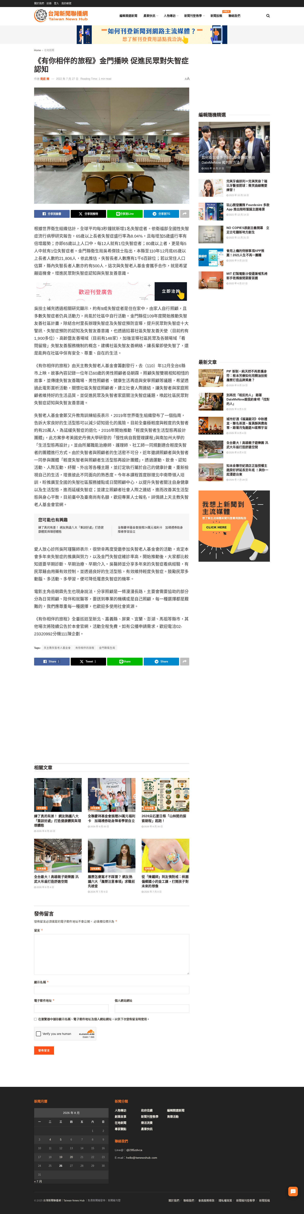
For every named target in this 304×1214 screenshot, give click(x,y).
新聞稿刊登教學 (245, 1200)
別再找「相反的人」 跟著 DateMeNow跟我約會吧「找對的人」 (247, 399)
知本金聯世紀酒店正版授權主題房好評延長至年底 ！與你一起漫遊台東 (247, 470)
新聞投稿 (216, 14)
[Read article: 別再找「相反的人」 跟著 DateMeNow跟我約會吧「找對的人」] (211, 402)
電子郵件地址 (44, 1000)
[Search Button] (268, 16)
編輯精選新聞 (128, 15)
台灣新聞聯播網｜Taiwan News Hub (64, 1200)
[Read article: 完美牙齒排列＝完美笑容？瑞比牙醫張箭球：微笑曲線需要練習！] (211, 188)
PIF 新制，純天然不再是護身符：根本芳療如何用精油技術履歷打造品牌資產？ (246, 376)
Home (37, 50)
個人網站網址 (123, 1000)
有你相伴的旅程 (84, 648)
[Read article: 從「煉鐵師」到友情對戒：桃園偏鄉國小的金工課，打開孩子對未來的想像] (165, 856)
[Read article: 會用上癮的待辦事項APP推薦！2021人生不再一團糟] (211, 257)
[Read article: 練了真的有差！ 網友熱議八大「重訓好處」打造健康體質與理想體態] (58, 795)
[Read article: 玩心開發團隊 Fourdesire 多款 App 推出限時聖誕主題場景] (211, 211)
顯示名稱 (41, 982)
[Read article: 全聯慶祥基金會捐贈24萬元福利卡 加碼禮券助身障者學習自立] (111, 795)
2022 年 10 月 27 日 (213, 168)
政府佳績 (147, 1110)
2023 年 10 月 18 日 (238, 195)
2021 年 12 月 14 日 (238, 214)
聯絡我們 (234, 15)
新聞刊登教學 (193, 15)
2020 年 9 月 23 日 (238, 260)
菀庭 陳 (44, 78)
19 (60, 1157)
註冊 (49, 3)
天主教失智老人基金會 (57, 648)
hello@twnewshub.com (141, 1157)
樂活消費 (147, 1122)
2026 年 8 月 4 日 (45, 887)
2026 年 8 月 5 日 (237, 409)
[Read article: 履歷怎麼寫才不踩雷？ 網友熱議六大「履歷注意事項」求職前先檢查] (111, 856)
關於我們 (39, 3)
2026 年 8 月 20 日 (45, 831)
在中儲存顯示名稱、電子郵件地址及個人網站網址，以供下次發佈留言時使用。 (94, 1019)
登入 (56, 3)
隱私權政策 (225, 1200)
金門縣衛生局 (107, 648)
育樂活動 (173, 1116)
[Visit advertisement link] (152, 34)
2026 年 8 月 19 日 (238, 385)
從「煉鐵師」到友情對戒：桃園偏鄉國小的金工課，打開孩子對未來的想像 (165, 881)
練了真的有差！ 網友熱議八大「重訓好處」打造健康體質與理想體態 (57, 820)
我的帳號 (66, 3)
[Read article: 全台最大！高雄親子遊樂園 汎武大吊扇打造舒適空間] (58, 856)
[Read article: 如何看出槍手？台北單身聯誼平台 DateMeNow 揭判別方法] (234, 147)
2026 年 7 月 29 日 (238, 479)
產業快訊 (149, 15)
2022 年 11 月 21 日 (238, 237)
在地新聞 (49, 50)
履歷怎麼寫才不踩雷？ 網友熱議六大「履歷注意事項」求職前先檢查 (111, 881)
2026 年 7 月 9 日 (99, 892)
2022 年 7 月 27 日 (67, 78)
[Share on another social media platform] (184, 214)
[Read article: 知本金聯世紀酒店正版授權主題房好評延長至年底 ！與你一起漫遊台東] (211, 472)
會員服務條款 (206, 1200)
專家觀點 (120, 1129)
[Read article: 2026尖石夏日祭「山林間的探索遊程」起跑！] (165, 795)
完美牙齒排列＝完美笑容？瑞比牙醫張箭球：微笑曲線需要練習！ (246, 185)
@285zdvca (134, 1150)
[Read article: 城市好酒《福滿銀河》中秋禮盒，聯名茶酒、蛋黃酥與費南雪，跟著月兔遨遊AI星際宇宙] (211, 426)
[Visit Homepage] (61, 15)
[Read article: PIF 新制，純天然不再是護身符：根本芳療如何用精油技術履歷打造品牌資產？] (211, 378)
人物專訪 (170, 15)
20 (71, 1157)
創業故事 (120, 1116)
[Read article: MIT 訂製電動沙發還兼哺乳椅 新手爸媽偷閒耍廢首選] (211, 280)
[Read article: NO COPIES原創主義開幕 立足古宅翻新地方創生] (211, 234)
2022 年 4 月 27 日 (238, 283)
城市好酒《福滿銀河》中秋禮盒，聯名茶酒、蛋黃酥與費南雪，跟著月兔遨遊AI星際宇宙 (246, 423)
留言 (38, 930)
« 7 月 (38, 1181)
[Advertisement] (112, 714)
